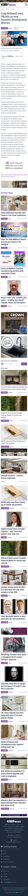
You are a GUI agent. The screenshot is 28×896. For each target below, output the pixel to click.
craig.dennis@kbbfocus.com (14, 842)
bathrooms (12, 176)
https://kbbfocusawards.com (14, 837)
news (9, 219)
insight (4, 306)
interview (5, 692)
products (12, 446)
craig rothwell (19, 175)
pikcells (14, 175)
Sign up (24, 364)
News (7, 9)
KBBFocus (16, 29)
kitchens (7, 176)
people (10, 28)
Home (2, 9)
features (9, 306)
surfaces (5, 721)
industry (5, 219)
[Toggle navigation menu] (26, 4)
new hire (5, 28)
